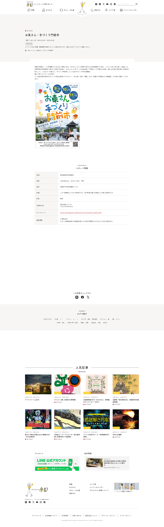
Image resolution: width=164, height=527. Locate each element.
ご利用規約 (64, 516)
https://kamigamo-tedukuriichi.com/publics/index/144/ (80, 213)
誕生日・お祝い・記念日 (99, 323)
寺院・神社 (61, 323)
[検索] (137, 4)
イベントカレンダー (131, 10)
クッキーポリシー (126, 516)
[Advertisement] (82, 24)
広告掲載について (51, 516)
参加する (97, 10)
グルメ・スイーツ (72, 319)
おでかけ (49, 10)
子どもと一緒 (105, 319)
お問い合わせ (76, 516)
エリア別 (112, 10)
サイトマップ (36, 516)
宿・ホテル (116, 319)
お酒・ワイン (59, 319)
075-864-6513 (68, 206)
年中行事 (29, 44)
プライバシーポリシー (108, 516)
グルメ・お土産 (69, 10)
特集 (32, 10)
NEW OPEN (48, 319)
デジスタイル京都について (99, 490)
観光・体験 (84, 323)
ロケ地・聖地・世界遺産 (89, 319)
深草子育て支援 (73, 323)
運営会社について (91, 516)
